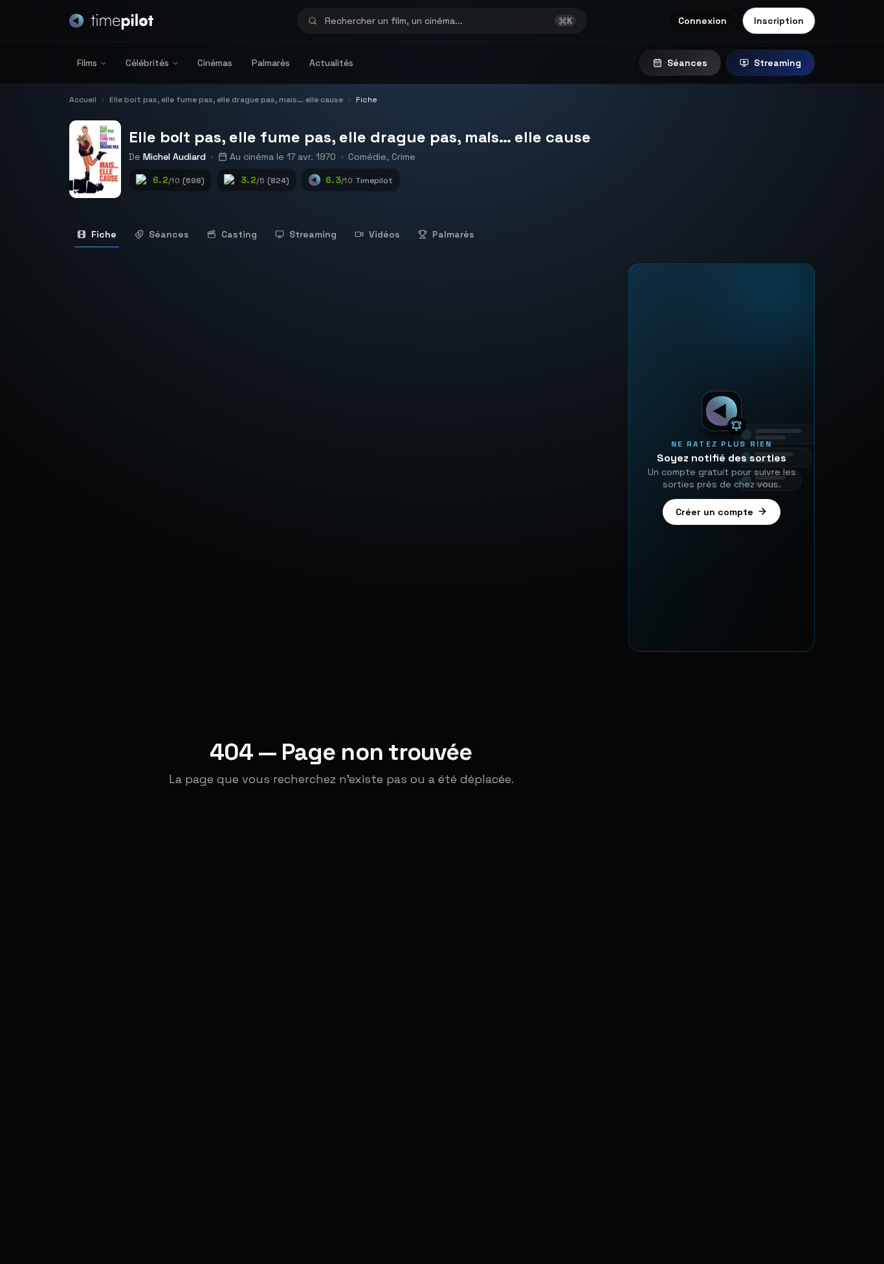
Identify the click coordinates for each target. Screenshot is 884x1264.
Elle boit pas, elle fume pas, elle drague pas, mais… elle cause (360, 137)
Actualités (331, 63)
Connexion (702, 21)
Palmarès (271, 63)
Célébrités (147, 63)
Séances (687, 63)
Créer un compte (714, 511)
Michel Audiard (174, 156)
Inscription (779, 21)
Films (87, 63)
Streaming (777, 63)
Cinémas (214, 63)
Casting (239, 234)
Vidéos (384, 234)
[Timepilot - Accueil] (111, 21)
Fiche (103, 234)
